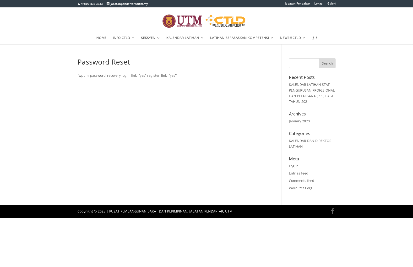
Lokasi (318, 3)
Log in (294, 166)
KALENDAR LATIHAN (182, 38)
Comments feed (301, 180)
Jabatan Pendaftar (297, 3)
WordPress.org (300, 188)
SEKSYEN (148, 38)
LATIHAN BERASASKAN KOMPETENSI (239, 38)
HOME (101, 38)
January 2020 (299, 121)
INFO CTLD (121, 38)
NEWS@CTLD (290, 38)
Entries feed (298, 173)
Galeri (331, 3)
